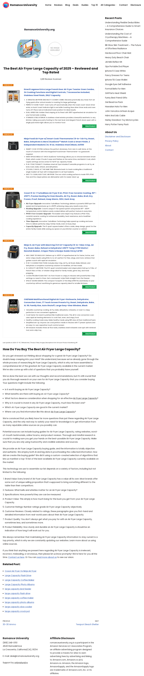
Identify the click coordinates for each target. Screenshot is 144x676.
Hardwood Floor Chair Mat (118, 53)
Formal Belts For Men (115, 88)
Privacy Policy (111, 141)
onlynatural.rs (21, 662)
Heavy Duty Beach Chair (117, 57)
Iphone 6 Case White (115, 70)
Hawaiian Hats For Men (116, 106)
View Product (90, 126)
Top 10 (94, 5)
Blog (67, 5)
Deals (75, 5)
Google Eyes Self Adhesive (118, 84)
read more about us (47, 557)
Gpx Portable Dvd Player (117, 66)
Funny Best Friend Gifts (116, 97)
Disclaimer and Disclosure (118, 136)
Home (48, 5)
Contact (123, 5)
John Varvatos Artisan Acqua (119, 111)
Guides (84, 5)
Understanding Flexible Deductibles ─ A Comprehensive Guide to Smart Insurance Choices (122, 26)
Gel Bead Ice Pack (114, 102)
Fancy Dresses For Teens (117, 75)
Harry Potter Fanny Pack (117, 124)
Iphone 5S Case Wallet (116, 79)
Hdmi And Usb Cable (115, 115)
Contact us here (16, 557)
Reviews (58, 5)
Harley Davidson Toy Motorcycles (121, 120)
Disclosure (136, 5)
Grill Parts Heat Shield (115, 93)
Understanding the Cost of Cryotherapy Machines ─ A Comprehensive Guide (118, 37)
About (108, 145)
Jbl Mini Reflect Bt (113, 62)
